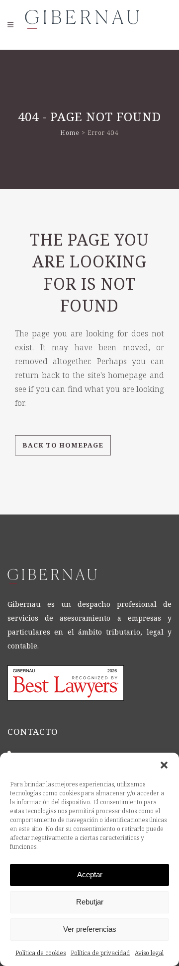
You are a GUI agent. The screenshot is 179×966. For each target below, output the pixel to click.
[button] (164, 765)
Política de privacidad (100, 953)
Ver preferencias (89, 929)
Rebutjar (89, 902)
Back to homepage (62, 445)
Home (70, 133)
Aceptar (89, 874)
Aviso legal (149, 953)
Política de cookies (40, 953)
